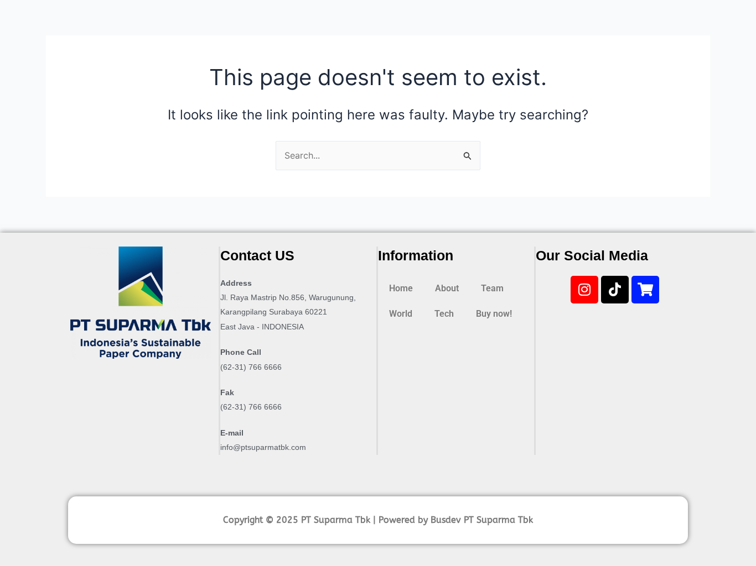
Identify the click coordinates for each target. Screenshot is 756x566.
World (400, 313)
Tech (444, 313)
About (447, 288)
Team (492, 288)
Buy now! (494, 313)
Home (401, 288)
